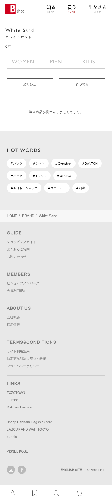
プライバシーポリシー (23, 366)
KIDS (88, 61)
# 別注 (80, 188)
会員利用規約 (16, 291)
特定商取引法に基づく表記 (26, 359)
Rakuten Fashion (19, 407)
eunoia (12, 437)
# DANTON (90, 163)
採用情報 (13, 325)
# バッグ (16, 175)
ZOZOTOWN (16, 393)
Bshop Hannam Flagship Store (29, 422)
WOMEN (23, 61)
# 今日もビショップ (24, 188)
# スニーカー (57, 188)
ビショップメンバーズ (23, 283)
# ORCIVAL (65, 175)
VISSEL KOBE (17, 451)
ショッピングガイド (21, 242)
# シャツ (39, 163)
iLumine (13, 400)
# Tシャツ (39, 175)
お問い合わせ (16, 257)
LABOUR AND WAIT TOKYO (28, 429)
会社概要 (13, 317)
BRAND (28, 216)
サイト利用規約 (18, 351)
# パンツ (16, 163)
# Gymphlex (63, 163)
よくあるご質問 (18, 249)
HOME (12, 216)
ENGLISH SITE (71, 469)
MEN (56, 61)
